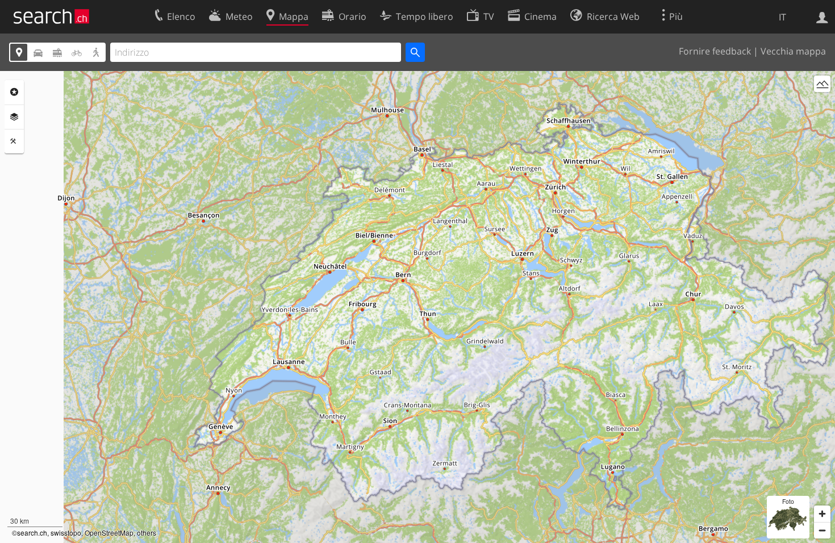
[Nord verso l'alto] (822, 105)
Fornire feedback (715, 51)
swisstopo (66, 532)
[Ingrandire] (822, 514)
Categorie (14, 92)
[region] (417, 307)
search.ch (32, 532)
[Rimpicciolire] (822, 530)
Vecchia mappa (793, 51)
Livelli (14, 117)
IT (782, 17)
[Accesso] (822, 16)
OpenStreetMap (109, 532)
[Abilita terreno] (822, 84)
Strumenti (14, 141)
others (146, 532)
